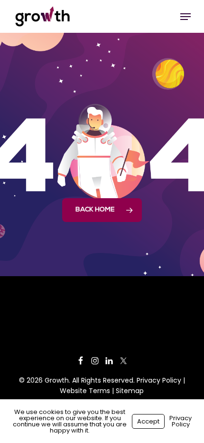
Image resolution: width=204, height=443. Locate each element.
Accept (148, 421)
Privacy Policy (159, 380)
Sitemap (130, 390)
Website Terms (85, 390)
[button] (185, 16)
